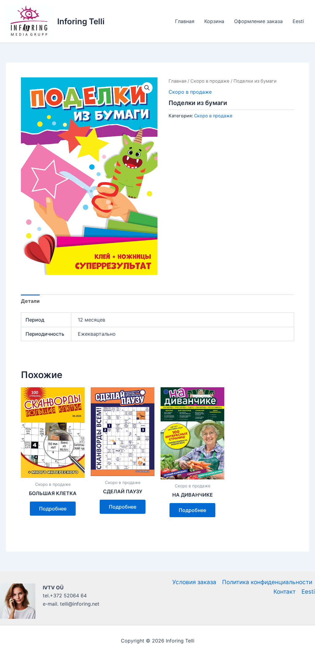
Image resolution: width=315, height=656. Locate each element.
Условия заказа (194, 582)
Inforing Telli (81, 21)
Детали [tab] (30, 301)
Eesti (298, 21)
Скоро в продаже (209, 81)
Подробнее (52, 509)
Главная (184, 21)
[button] (147, 87)
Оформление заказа (258, 21)
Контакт (284, 591)
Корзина (214, 21)
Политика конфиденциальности (267, 582)
